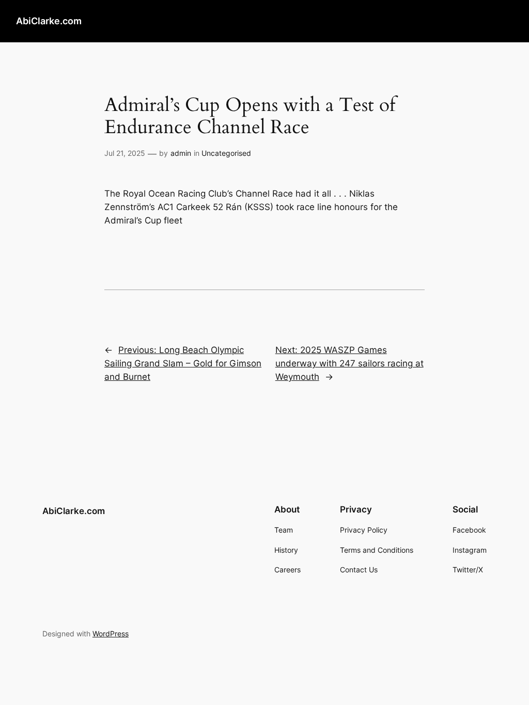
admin (180, 153)
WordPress (110, 633)
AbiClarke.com (49, 20)
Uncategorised (226, 153)
